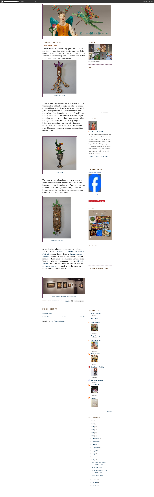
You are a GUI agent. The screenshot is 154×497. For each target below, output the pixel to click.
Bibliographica (95, 354)
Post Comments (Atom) (58, 321)
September (96, 448)
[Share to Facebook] (81, 301)
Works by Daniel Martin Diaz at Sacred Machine (64, 296)
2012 (92, 433)
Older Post (82, 317)
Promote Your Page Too (95, 194)
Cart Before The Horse (98, 367)
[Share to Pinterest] (83, 301)
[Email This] (75, 301)
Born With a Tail (97, 467)
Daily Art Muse (95, 313)
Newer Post (45, 317)
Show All (109, 411)
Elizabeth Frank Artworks (95, 172)
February (95, 482)
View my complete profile (98, 156)
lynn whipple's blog (97, 380)
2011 (92, 436)
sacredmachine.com (50, 266)
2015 (92, 424)
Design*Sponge (95, 336)
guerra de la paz (96, 340)
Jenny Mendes (95, 322)
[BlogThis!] (77, 301)
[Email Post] (72, 301)
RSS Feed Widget (104, 112)
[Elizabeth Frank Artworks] (95, 192)
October (95, 445)
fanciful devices (95, 385)
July (94, 454)
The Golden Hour (97, 476)
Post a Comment (47, 313)
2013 (92, 430)
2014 (92, 427)
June (94, 457)
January (95, 485)
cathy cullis (94, 318)
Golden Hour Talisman (59, 95)
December (96, 439)
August (95, 451)
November (96, 442)
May (94, 460)
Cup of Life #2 (59, 172)
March (95, 479)
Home (64, 317)
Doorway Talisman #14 (57, 240)
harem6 (93, 398)
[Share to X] (79, 301)
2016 (92, 421)
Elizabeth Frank (97, 131)
